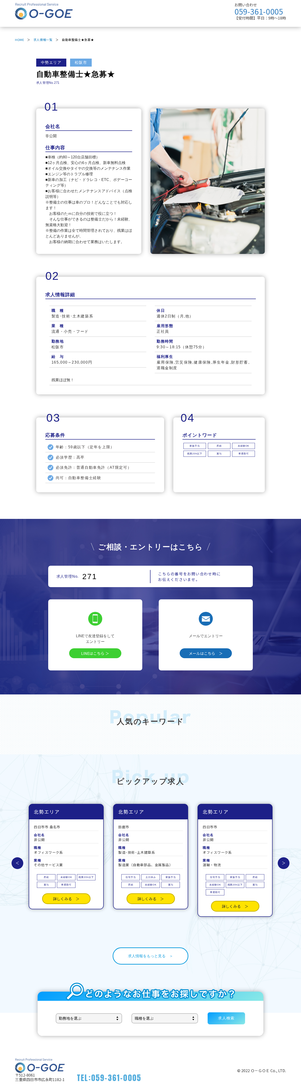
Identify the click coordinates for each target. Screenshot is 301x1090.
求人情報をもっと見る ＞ (150, 956)
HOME (19, 39)
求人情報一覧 (43, 39)
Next (283, 863)
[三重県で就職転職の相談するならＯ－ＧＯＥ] (44, 17)
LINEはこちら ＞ (95, 653)
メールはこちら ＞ (206, 653)
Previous (17, 863)
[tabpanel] (207, 181)
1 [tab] (155, 246)
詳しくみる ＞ (66, 899)
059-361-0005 (258, 11)
